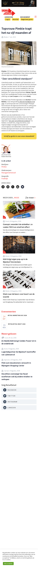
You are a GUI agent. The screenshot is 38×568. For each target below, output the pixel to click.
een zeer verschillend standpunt (19, 121)
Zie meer (29, 197)
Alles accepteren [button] (8, 563)
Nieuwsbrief (25, 17)
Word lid (15, 19)
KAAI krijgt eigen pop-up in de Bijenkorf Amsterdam (15, 260)
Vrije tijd (6, 371)
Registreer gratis (27, 19)
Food (7, 221)
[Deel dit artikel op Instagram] (7, 186)
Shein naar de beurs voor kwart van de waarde (18, 295)
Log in (8, 19)
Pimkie (4, 167)
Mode (6, 37)
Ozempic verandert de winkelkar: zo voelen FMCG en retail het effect (18, 225)
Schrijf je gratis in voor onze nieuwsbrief (19, 136)
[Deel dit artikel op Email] (22, 186)
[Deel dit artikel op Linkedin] (17, 186)
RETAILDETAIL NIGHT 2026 (16, 324)
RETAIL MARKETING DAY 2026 (17, 315)
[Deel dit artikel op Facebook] (3, 186)
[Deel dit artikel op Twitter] (12, 186)
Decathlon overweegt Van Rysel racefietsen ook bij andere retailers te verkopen (16, 376)
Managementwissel (8, 172)
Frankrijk (4, 178)
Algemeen (6, 360)
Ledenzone (9, 17)
